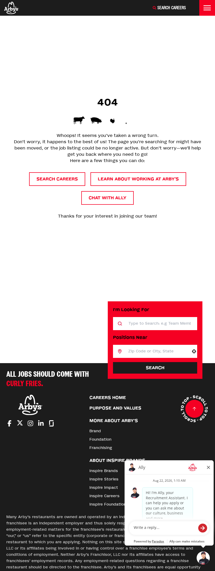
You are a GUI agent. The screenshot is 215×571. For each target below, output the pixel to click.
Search (155, 367)
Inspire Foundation (107, 504)
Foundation (100, 439)
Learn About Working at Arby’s (138, 178)
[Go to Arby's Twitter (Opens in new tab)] (20, 423)
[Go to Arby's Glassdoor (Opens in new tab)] (51, 423)
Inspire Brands (103, 471)
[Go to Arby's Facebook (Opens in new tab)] (9, 423)
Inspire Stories (104, 479)
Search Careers (57, 178)
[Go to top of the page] (194, 409)
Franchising (100, 448)
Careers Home (107, 397)
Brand (95, 431)
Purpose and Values (115, 408)
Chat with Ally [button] (107, 197)
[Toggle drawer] (207, 8)
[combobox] (156, 351)
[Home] (11, 8)
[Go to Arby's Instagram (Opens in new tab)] (30, 423)
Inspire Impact (103, 487)
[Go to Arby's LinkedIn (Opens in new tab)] (41, 423)
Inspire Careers (104, 496)
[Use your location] (194, 351)
